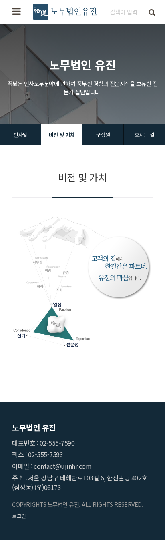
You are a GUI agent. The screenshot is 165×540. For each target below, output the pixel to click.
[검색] (152, 12)
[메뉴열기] (16, 12)
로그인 (19, 516)
